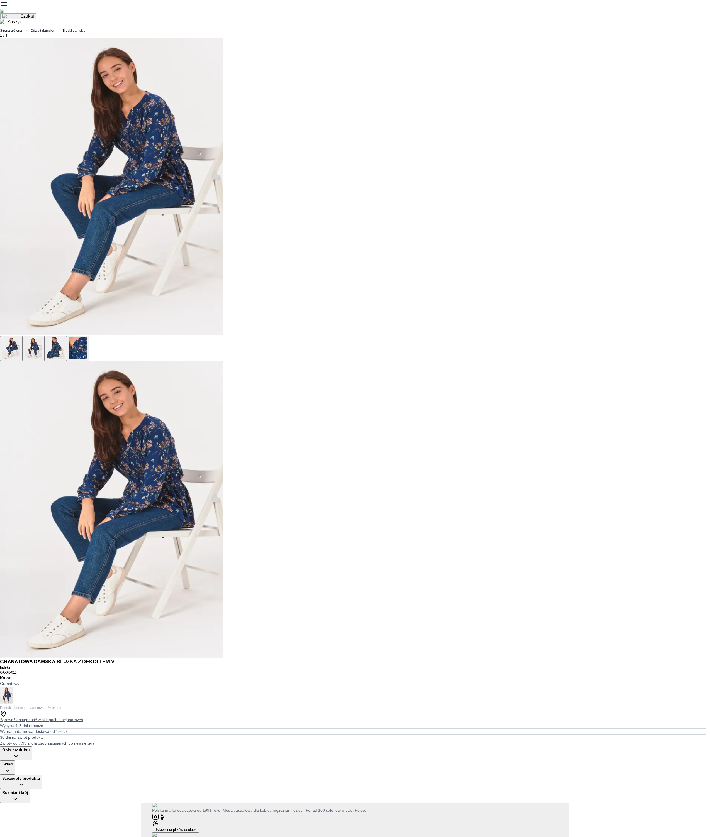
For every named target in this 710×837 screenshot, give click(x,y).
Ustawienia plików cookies (175, 830)
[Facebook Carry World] (162, 816)
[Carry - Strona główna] (159, 805)
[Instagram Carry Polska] (155, 816)
